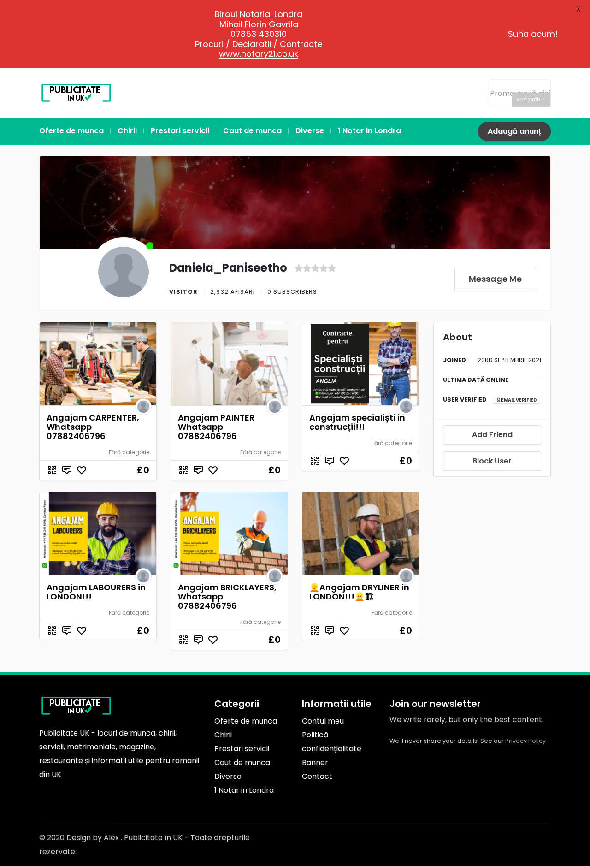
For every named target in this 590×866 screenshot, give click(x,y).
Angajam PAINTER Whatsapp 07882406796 (216, 427)
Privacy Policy (525, 741)
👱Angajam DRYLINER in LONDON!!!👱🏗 (359, 591)
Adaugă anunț (514, 131)
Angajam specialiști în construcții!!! (357, 422)
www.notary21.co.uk (258, 53)
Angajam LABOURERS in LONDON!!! (96, 591)
